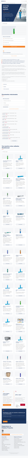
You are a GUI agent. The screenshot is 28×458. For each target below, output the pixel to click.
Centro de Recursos (4, 438)
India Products (16, 443)
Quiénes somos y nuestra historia (6, 444)
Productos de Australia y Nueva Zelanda (19, 445)
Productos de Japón (16, 446)
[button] (21, 1)
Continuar (5, 421)
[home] (11, 1)
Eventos (3, 443)
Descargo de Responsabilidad (5, 447)
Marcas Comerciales (4, 446)
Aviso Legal (3, 445)
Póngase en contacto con (6, 434)
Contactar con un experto (14, 46)
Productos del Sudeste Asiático (18, 444)
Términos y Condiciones (5, 450)
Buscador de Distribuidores (5, 439)
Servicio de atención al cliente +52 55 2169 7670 (16, 434)
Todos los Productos (16, 438)
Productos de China (16, 447)
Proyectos (3, 440)
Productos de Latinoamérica (17, 440)
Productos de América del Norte (18, 439)
